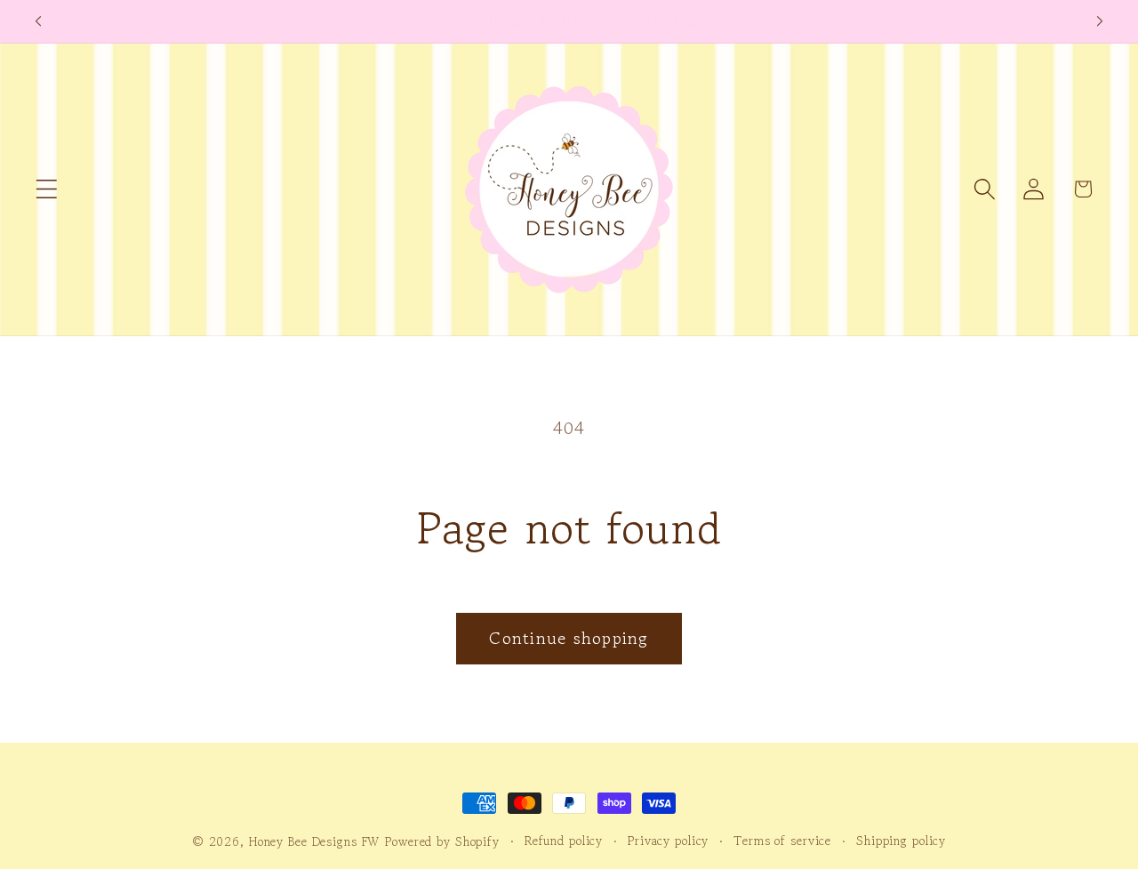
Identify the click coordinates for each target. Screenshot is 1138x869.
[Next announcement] (1099, 21)
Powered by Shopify (442, 841)
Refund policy (564, 840)
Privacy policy (668, 840)
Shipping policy (901, 840)
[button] (46, 189)
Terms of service (782, 840)
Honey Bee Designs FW (315, 841)
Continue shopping (568, 638)
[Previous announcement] (38, 21)
